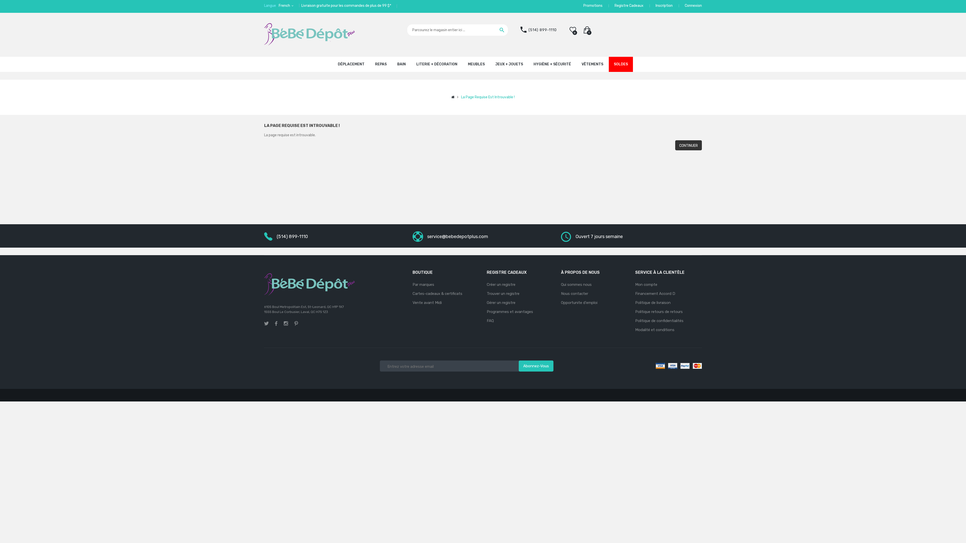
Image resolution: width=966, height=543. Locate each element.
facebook (276, 323)
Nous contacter (574, 293)
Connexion (693, 6)
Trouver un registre (503, 293)
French (285, 6)
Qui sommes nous (576, 284)
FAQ (490, 321)
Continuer (688, 146)
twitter (266, 323)
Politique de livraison (653, 302)
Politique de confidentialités (659, 321)
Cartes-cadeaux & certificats (437, 293)
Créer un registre (501, 284)
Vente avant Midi (427, 302)
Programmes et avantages (510, 311)
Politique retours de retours (659, 311)
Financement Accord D (655, 293)
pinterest (296, 323)
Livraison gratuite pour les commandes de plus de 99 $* (346, 6)
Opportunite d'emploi (579, 302)
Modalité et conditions (654, 330)
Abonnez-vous (536, 366)
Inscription (664, 6)
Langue (270, 6)
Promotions (592, 6)
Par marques (423, 284)
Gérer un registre (501, 302)
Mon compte (646, 284)
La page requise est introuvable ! (488, 97)
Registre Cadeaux (629, 6)
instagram (286, 324)
